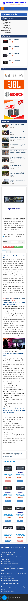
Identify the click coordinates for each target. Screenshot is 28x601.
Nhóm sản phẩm (8, 234)
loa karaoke (17, 298)
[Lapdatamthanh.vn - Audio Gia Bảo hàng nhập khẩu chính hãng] (14, 3)
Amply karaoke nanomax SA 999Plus (20, 516)
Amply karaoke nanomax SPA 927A (8, 476)
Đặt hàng (20, 481)
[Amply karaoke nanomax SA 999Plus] (20, 508)
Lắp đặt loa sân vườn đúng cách (17, 131)
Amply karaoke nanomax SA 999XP (8, 535)
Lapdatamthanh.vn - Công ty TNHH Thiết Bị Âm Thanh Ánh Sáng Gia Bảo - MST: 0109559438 (13, 598)
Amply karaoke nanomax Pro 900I (20, 535)
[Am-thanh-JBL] (14, 84)
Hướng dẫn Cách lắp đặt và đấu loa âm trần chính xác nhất (18, 151)
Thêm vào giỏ (9, 246)
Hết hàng (7, 481)
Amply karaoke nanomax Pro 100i (20, 475)
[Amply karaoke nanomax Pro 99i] (20, 488)
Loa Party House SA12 (14, 53)
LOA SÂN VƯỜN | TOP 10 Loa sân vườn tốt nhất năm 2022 (17, 138)
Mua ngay (19, 246)
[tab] (4, 252)
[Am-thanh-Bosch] (14, 94)
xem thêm (8, 298)
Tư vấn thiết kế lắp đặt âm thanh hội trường (16, 166)
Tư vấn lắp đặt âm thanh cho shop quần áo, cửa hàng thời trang (17, 159)
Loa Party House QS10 (14, 46)
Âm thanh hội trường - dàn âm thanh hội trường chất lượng (17, 145)
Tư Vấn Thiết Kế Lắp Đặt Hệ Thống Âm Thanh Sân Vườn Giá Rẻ (17, 173)
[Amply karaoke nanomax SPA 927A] (8, 468)
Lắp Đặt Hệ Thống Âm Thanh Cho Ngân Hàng (17, 181)
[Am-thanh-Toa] (14, 74)
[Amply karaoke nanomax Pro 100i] (20, 468)
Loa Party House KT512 (14, 60)
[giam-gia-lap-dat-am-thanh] (14, 109)
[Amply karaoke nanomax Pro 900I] (20, 528)
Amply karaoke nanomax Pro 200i (7, 495)
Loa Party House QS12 (14, 39)
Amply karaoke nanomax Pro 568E (8, 515)
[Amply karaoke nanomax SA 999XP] (8, 528)
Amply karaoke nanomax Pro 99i (20, 495)
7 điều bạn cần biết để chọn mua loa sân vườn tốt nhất (17, 125)
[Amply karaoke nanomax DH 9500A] (14, 199)
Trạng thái (7, 236)
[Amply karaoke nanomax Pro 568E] (8, 508)
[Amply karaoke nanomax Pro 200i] (8, 488)
